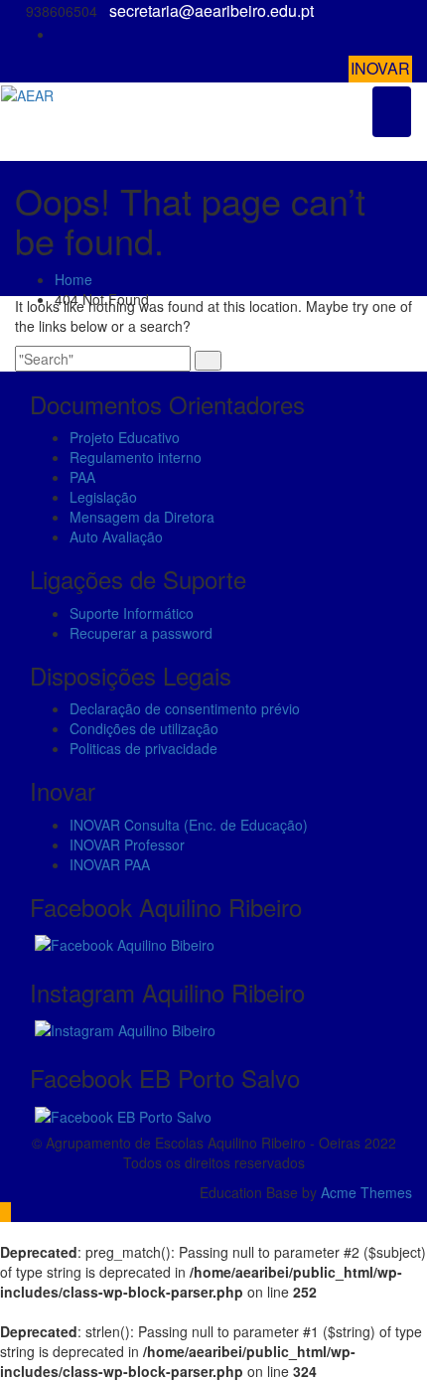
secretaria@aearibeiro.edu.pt (211, 11)
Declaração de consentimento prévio (185, 708)
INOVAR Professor (127, 844)
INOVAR (380, 68)
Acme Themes (366, 1192)
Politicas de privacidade (143, 748)
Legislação (103, 497)
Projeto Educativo (125, 437)
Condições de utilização (144, 728)
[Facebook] (406, 34)
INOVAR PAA (110, 864)
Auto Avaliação (116, 536)
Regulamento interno (136, 457)
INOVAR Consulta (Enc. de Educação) (189, 825)
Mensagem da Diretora (142, 517)
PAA (82, 477)
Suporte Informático (132, 613)
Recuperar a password (141, 633)
